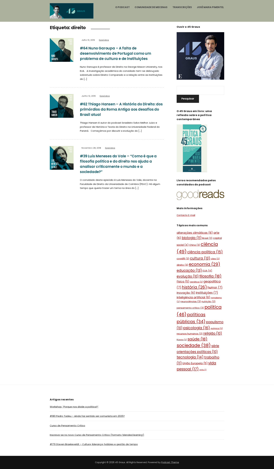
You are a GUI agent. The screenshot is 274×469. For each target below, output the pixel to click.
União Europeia (195, 363)
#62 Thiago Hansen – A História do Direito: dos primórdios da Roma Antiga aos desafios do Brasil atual (121, 109)
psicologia (196, 327)
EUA (207, 271)
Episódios (104, 40)
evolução (188, 276)
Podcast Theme (170, 462)
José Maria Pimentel (210, 7)
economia (204, 264)
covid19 (183, 258)
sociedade (194, 345)
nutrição (208, 301)
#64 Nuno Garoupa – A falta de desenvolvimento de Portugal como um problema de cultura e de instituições (115, 53)
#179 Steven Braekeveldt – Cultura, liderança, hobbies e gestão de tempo (94, 444)
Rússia (182, 339)
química (217, 328)
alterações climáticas (195, 233)
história (194, 287)
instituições (207, 293)
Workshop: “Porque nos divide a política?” (74, 406)
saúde (197, 339)
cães (215, 258)
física (183, 281)
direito (182, 265)
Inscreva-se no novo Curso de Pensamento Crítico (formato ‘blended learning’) (97, 435)
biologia (192, 237)
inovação (186, 293)
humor (215, 287)
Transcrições (182, 7)
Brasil (207, 238)
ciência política (205, 251)
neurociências (190, 301)
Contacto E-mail (186, 215)
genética (196, 281)
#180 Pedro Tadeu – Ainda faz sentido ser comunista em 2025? (87, 416)
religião (212, 333)
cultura (200, 258)
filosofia (210, 276)
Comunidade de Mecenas (151, 7)
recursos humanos (190, 333)
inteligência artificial (193, 297)
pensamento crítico (190, 307)
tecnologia (190, 357)
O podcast (122, 7)
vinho (202, 370)
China (194, 245)
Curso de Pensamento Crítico (67, 425)
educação (189, 270)
